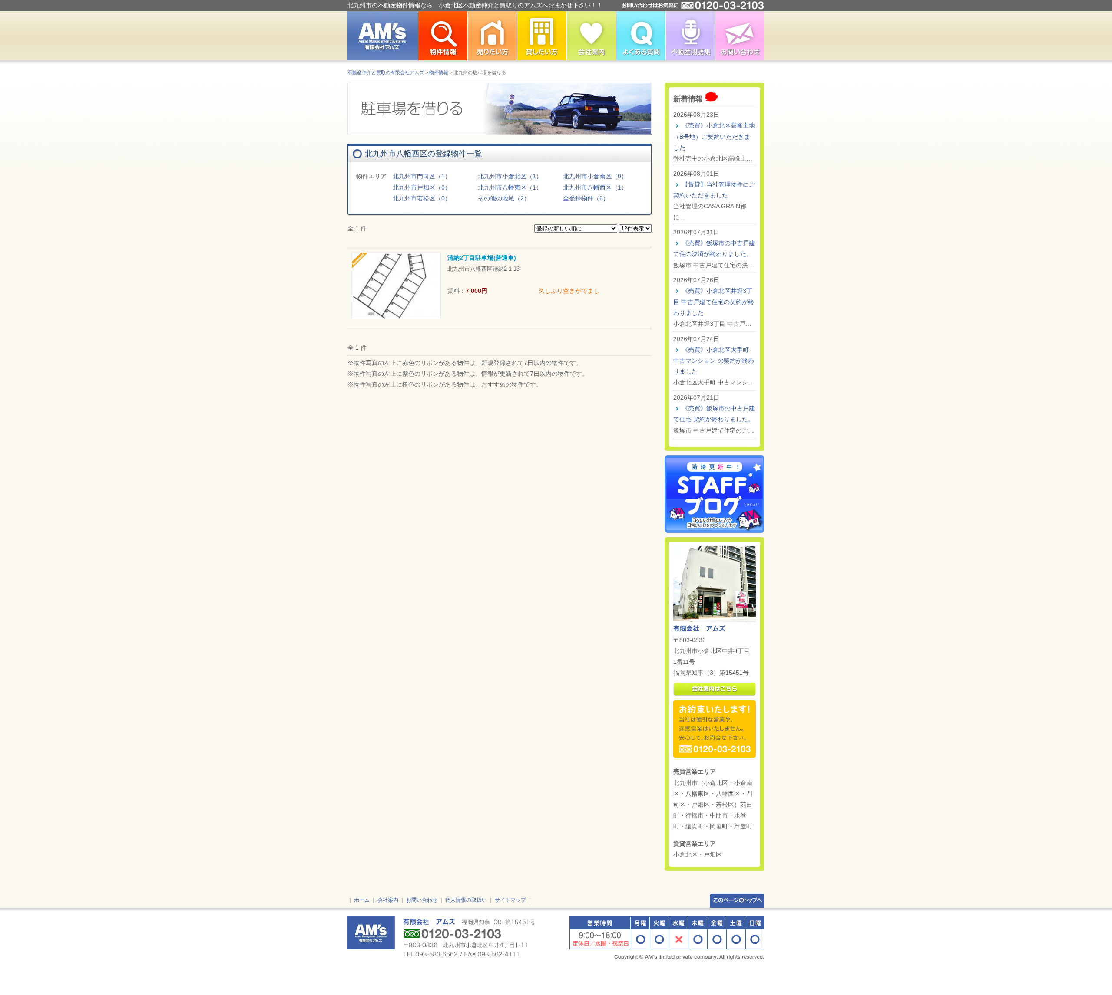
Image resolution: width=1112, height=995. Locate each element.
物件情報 (438, 72)
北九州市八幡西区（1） (595, 187)
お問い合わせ (739, 35)
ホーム (362, 900)
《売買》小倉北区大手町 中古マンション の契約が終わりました (713, 360)
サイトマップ (510, 900)
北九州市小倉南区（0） (595, 176)
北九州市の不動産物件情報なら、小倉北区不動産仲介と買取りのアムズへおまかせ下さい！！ (475, 5)
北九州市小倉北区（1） (510, 176)
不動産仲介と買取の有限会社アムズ (386, 72)
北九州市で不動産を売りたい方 (492, 35)
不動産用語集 (690, 35)
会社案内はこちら (714, 689)
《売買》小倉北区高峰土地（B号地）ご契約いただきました (714, 136)
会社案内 (387, 900)
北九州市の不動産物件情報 (442, 35)
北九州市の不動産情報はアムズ (383, 35)
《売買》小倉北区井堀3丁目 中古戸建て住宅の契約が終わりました (713, 301)
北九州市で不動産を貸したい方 (541, 35)
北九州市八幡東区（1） (510, 187)
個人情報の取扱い (466, 900)
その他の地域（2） (504, 198)
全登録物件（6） (586, 198)
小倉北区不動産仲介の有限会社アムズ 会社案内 (591, 35)
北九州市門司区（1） (422, 176)
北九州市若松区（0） (422, 198)
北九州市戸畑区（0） (422, 187)
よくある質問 (640, 35)
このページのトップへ (737, 900)
